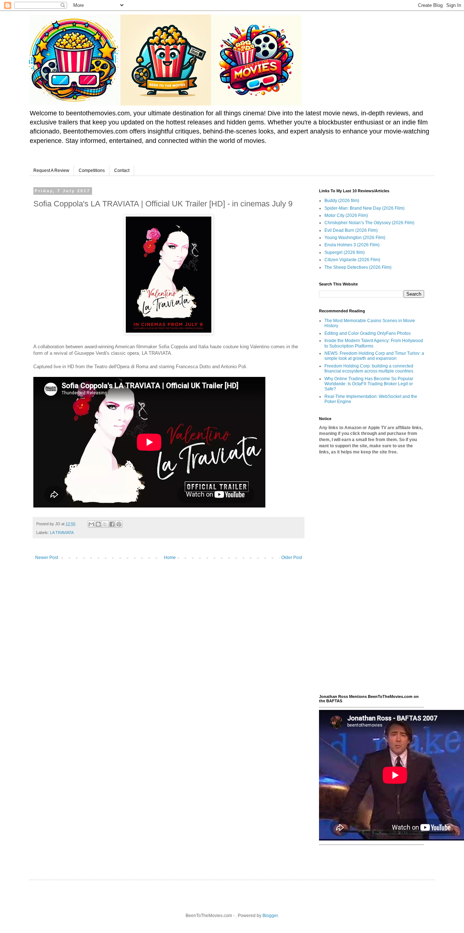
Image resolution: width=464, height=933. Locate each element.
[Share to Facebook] (112, 524)
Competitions (92, 170)
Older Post (291, 557)
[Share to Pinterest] (119, 524)
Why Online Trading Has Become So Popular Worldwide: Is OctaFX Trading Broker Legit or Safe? (368, 384)
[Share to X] (105, 524)
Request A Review (51, 170)
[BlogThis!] (98, 524)
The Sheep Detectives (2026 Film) (358, 267)
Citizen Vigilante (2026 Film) (352, 259)
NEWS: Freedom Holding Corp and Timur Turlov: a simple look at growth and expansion (374, 356)
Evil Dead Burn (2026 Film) (351, 230)
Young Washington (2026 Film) (354, 237)
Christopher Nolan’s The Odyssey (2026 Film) (369, 222)
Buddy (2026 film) (341, 200)
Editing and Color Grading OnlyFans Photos (367, 333)
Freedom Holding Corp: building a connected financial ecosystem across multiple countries (368, 368)
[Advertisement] (371, 574)
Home (170, 557)
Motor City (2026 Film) (346, 215)
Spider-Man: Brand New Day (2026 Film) (364, 208)
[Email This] (91, 524)
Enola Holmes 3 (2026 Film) (352, 244)
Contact (121, 170)
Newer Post (46, 557)
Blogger (270, 915)
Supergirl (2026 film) (344, 252)
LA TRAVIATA (62, 532)
